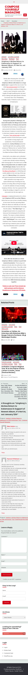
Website (3, 567)
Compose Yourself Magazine (12, 9)
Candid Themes (18, 671)
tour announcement (12, 87)
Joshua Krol (18, 70)
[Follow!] (15, 74)
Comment (4, 536)
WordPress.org (8, 656)
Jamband (4, 56)
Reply (3, 452)
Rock (17, 58)
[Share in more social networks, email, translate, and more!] (22, 75)
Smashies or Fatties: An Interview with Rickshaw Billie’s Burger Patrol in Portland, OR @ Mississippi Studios (14, 334)
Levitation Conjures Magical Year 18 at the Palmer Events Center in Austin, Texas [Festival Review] (13, 370)
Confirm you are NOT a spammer (12, 579)
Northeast (12, 58)
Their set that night (14, 135)
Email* (4, 596)
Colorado (4, 196)
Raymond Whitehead (13, 459)
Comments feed (8, 653)
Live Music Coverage (13, 56)
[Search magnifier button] (24, 633)
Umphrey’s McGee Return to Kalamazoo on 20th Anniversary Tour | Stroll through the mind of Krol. (14, 519)
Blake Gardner (11, 426)
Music (15, 326)
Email (3, 561)
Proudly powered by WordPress (13, 669)
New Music (4, 58)
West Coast (5, 328)
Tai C (13, 340)
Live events (12, 324)
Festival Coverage (6, 362)
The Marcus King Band (8, 171)
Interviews (4, 324)
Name (3, 555)
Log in (5, 647)
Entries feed (7, 650)
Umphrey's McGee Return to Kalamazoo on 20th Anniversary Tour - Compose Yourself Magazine (13, 420)
